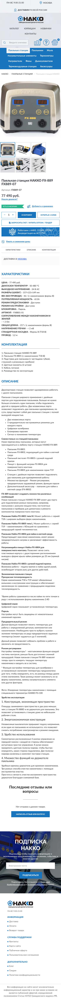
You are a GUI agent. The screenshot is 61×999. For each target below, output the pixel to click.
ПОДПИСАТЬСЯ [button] (31, 875)
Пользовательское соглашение (24, 955)
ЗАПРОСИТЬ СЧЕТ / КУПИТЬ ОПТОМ (31, 223)
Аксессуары (46, 66)
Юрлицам (30, 29)
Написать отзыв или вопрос (30, 814)
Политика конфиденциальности (24, 975)
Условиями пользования (37, 884)
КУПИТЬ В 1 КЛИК (48, 215)
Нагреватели (15, 61)
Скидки (12, 971)
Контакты (30, 34)
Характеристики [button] (13, 250)
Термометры (46, 56)
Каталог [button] (14, 29)
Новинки (46, 29)
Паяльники (37, 50)
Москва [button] (22, 259)
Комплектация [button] (49, 250)
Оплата (12, 926)
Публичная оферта (18, 951)
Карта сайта (15, 946)
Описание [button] (31, 250)
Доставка (13, 922)
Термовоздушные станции (23, 66)
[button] (46, 42)
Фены (29, 61)
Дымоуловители (44, 61)
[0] (54, 42)
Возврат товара (16, 930)
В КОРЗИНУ (27, 215)
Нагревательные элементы (22, 56)
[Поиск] (4, 42)
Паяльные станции (18, 50)
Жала (50, 50)
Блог (11, 966)
